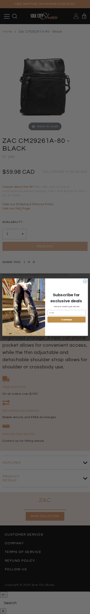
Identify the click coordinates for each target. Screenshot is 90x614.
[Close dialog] (85, 281)
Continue (66, 319)
